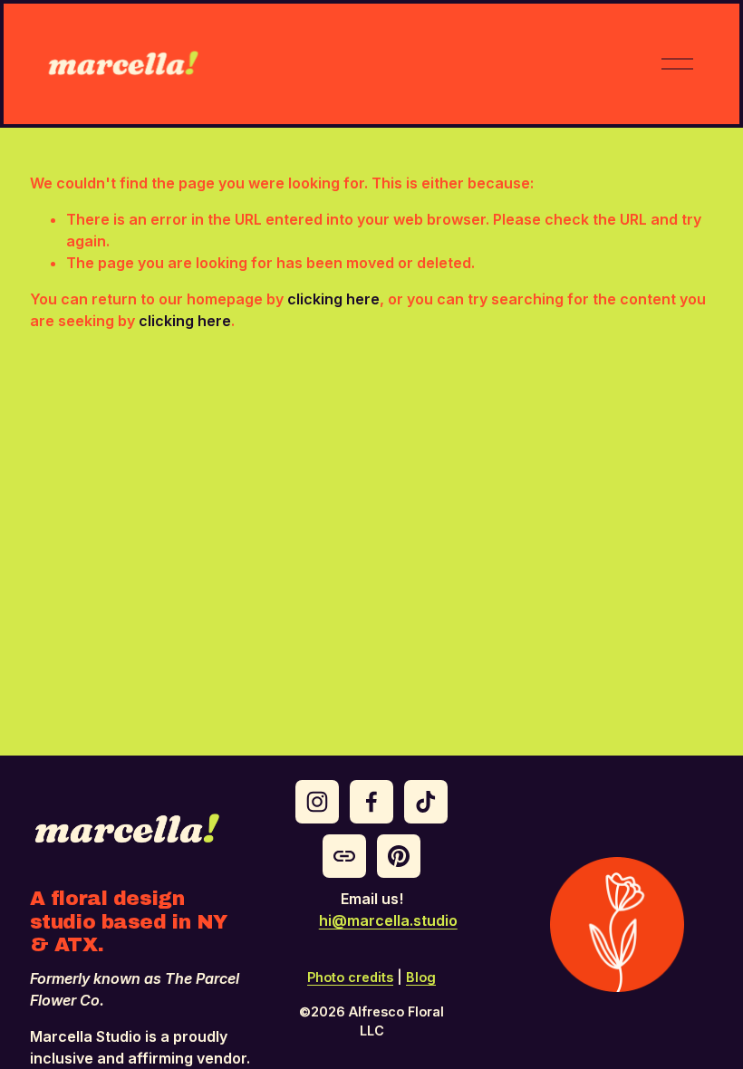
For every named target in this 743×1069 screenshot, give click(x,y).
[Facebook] (371, 801)
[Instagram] (317, 801)
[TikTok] (426, 801)
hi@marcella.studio (388, 920)
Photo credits (350, 977)
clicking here (333, 299)
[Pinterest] (398, 856)
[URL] (344, 856)
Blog (421, 977)
